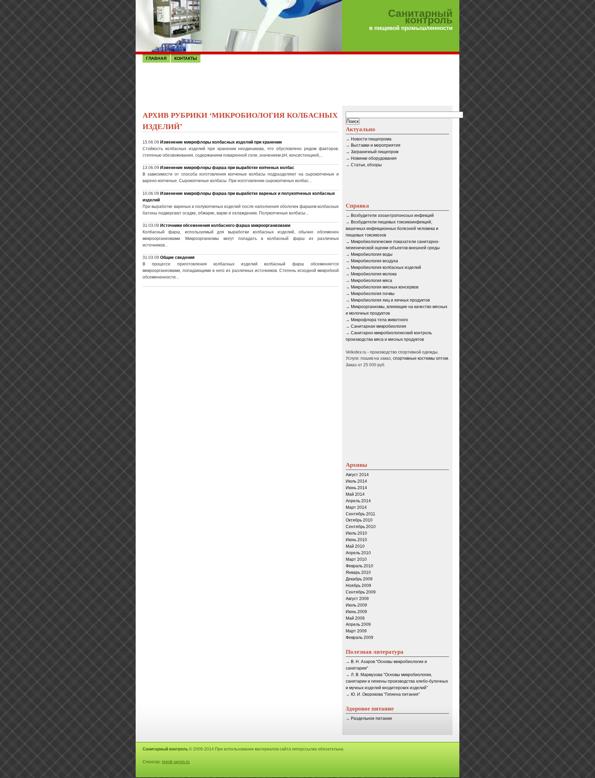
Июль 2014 (356, 481)
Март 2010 (356, 559)
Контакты (185, 58)
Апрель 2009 (358, 624)
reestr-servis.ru (176, 761)
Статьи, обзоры (366, 164)
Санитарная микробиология (378, 326)
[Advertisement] (297, 83)
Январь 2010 (358, 572)
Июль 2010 (356, 533)
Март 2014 (356, 507)
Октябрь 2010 (359, 520)
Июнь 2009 (356, 611)
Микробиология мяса (371, 280)
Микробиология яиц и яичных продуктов (390, 300)
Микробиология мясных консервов (384, 287)
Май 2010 (355, 546)
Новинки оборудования (374, 158)
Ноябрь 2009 (358, 585)
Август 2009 (357, 598)
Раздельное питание (371, 718)
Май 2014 (355, 494)
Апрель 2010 (358, 552)
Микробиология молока (374, 274)
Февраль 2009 (359, 637)
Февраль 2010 (359, 566)
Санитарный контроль (420, 16)
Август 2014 (357, 474)
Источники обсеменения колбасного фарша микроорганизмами (225, 225)
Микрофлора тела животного (379, 319)
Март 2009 (356, 631)
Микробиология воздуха (374, 261)
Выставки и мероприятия (375, 145)
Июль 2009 (356, 605)
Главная (156, 58)
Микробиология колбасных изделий (386, 267)
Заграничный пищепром (374, 151)
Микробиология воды (372, 254)
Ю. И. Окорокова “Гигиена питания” (385, 694)
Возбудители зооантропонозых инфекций (392, 215)
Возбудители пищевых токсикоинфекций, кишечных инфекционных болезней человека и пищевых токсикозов (392, 229)
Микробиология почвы (373, 293)
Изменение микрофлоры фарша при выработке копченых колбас (227, 167)
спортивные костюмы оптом (420, 358)
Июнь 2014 (356, 487)
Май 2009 (355, 618)
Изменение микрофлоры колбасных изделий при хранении (221, 142)
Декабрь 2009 (359, 579)
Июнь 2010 (356, 539)
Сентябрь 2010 (361, 526)
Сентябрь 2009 (361, 592)
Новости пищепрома (371, 139)
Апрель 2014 (358, 500)
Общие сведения (177, 257)
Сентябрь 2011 (360, 514)
